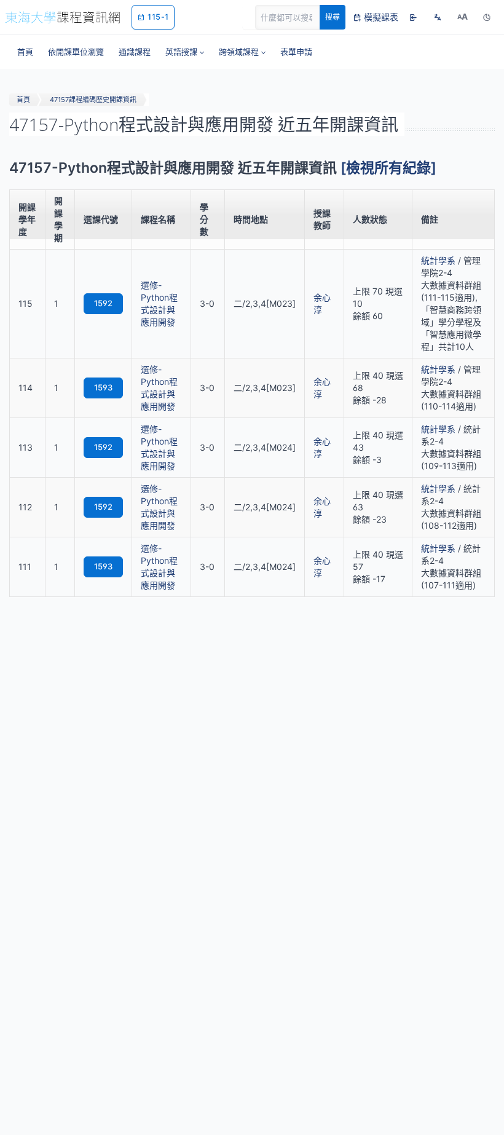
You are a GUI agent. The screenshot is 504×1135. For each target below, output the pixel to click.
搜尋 (332, 17)
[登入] (413, 17)
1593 (103, 387)
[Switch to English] (437, 17)
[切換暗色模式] (486, 17)
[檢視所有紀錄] (388, 167)
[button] (184, 51)
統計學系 (438, 260)
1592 (103, 303)
